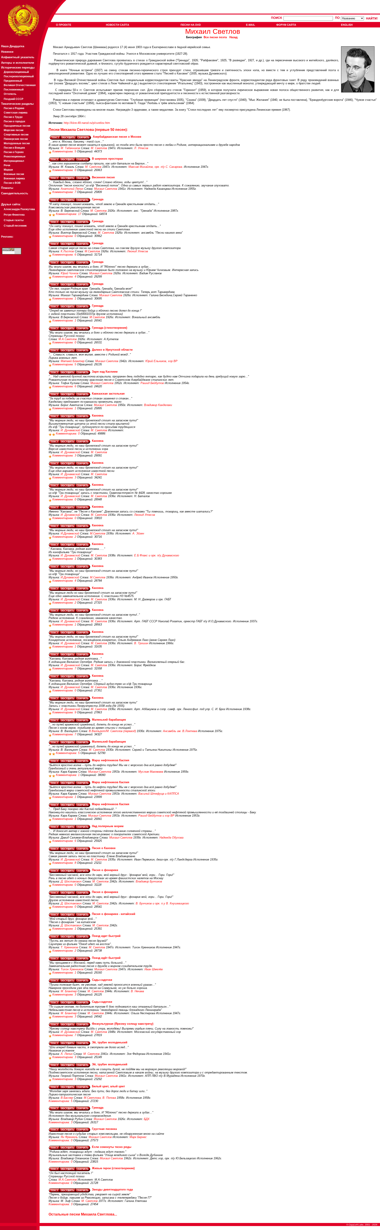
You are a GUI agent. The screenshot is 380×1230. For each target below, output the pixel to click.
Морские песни (13, 130)
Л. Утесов (141, 148)
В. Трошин (141, 643)
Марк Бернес (138, 1137)
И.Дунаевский (70, 533)
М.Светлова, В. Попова (100, 1097)
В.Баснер (67, 1097)
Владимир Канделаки (158, 405)
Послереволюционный (19, 76)
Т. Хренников (69, 947)
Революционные (15, 156)
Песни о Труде (13, 117)
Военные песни (14, 174)
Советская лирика (15, 112)
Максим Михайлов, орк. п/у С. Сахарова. (155, 166)
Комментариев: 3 (64, 455)
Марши (8, 169)
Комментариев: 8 (64, 862)
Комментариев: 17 (69, 214)
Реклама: (7, 236)
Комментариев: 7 (64, 192)
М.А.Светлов (67, 339)
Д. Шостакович (71, 881)
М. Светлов (99, 148)
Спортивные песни (16, 134)
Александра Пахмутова (19, 209)
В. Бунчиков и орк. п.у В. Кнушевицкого (162, 903)
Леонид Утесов (137, 251)
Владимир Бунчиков (149, 881)
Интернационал (14, 160)
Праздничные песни (17, 125)
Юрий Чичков (70, 273)
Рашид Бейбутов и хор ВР (156, 815)
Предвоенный (13, 80)
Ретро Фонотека (14, 214)
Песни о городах (14, 121)
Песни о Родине (14, 108)
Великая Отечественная (20, 85)
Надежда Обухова (171, 837)
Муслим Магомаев (150, 771)
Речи (7, 165)
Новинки (7, 51)
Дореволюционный (16, 72)
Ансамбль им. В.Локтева (180, 731)
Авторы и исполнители (17, 62)
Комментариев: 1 (64, 298)
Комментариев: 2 (64, 536)
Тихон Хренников (72, 969)
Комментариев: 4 (64, 276)
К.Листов (67, 251)
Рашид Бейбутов (152, 383)
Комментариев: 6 (64, 254)
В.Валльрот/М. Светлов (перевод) (112, 731)
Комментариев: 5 (64, 151)
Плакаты (7, 187)
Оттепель (10, 94)
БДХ (147, 1119)
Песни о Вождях (14, 147)
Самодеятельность (14, 193)
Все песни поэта (215, 37)
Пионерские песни (16, 139)
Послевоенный (14, 89)
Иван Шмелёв (153, 969)
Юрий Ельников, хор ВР (161, 361)
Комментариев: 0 (64, 170)
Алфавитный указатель (17, 57)
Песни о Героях (14, 152)
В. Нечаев (137, 991)
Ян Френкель (69, 1137)
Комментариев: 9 (64, 712)
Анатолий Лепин (72, 188)
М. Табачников (70, 148)
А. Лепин (67, 1053)
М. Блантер (69, 991)
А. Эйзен (138, 533)
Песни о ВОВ (12, 182)
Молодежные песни (17, 143)
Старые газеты (14, 220)
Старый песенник (15, 225)
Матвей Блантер (72, 361)
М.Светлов (92, 251)
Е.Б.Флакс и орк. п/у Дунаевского (156, 555)
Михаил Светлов (105, 188)
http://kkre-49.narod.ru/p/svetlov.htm (87, 122)
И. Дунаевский (70, 430)
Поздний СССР (13, 99)
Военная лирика (14, 178)
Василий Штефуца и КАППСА (158, 793)
